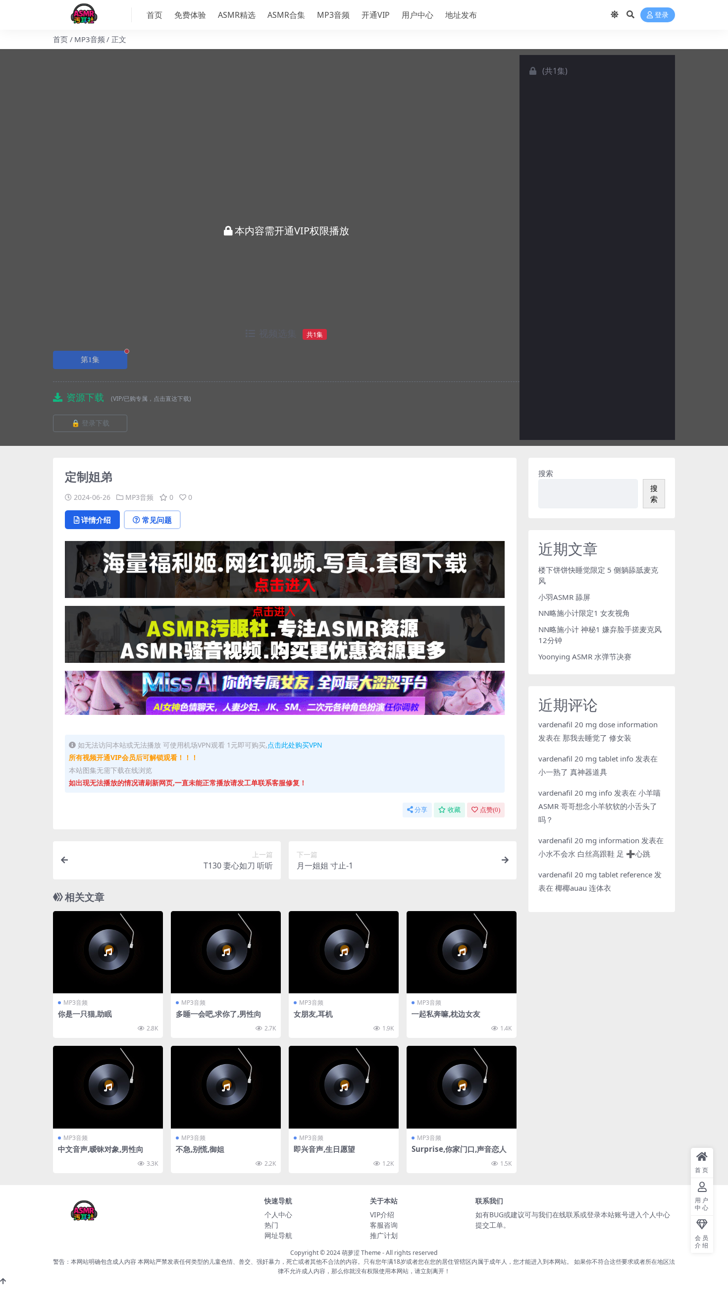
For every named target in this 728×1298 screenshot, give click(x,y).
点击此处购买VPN (294, 745)
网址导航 (278, 1235)
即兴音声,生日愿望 (324, 1149)
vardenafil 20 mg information (588, 840)
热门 (271, 1225)
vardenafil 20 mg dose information (598, 724)
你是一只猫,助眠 (85, 1014)
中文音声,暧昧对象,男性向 (101, 1149)
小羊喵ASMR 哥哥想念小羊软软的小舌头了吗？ (599, 806)
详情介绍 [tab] (96, 520)
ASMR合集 (286, 14)
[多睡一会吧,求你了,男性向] (226, 952)
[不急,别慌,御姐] (226, 1087)
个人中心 (278, 1214)
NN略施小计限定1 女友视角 (584, 613)
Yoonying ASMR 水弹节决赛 (584, 656)
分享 (421, 809)
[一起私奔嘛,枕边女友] (462, 952)
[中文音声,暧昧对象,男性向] (108, 1087)
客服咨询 (384, 1225)
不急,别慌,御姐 (200, 1149)
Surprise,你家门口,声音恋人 (459, 1149)
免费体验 (190, 14)
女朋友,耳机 (313, 1014)
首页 (154, 14)
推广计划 (384, 1235)
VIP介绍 (382, 1214)
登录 (662, 15)
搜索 (545, 473)
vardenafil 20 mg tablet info (585, 758)
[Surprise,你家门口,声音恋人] (462, 1087)
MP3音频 (333, 14)
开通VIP (376, 14)
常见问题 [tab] (157, 520)
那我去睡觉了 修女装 (597, 738)
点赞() (490, 809)
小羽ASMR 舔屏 (564, 597)
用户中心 (417, 14)
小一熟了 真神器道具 (572, 772)
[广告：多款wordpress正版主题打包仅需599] (285, 573)
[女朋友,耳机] (344, 952)
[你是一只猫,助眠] (108, 952)
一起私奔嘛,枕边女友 (446, 1014)
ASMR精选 (237, 14)
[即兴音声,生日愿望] (344, 1087)
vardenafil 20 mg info (575, 793)
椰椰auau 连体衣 (583, 888)
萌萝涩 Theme (361, 1252)
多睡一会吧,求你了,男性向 (218, 1014)
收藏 (454, 809)
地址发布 (461, 14)
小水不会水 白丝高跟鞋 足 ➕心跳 (594, 854)
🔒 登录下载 (90, 423)
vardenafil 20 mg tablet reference (595, 874)
